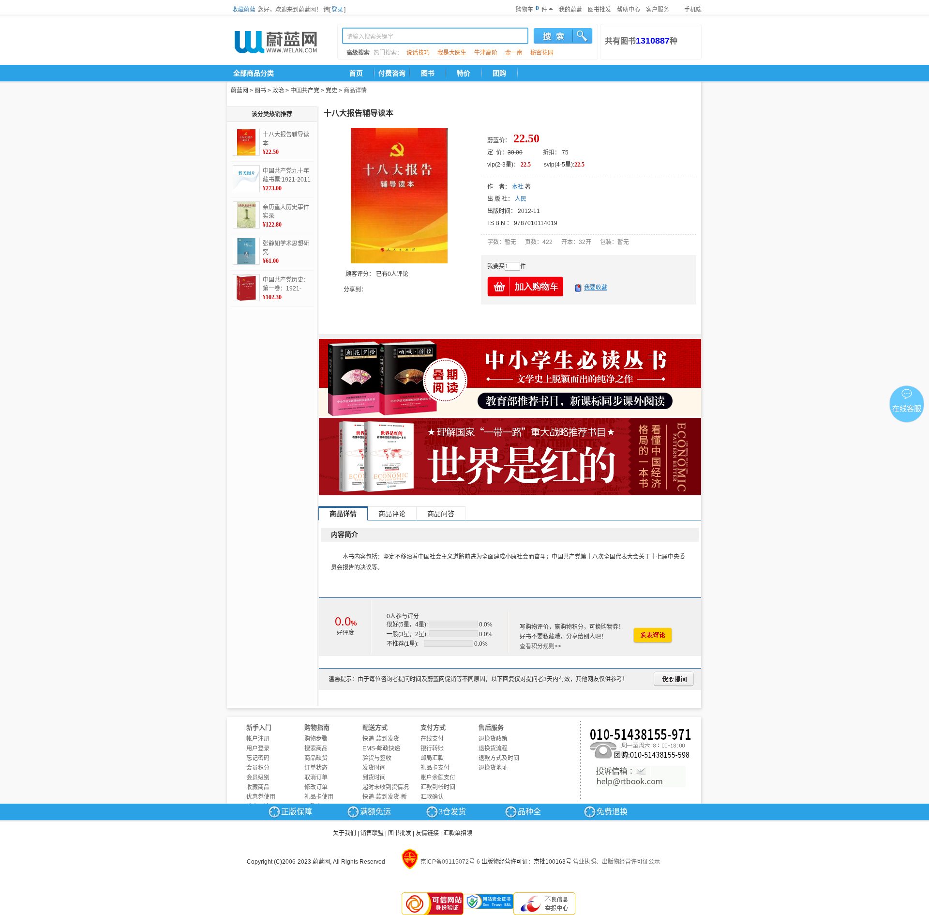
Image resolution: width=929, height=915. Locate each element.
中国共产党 (304, 90)
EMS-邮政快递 (381, 748)
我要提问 (674, 678)
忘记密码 (258, 758)
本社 (518, 186)
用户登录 (258, 748)
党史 (331, 90)
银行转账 (432, 748)
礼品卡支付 (435, 767)
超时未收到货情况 (385, 787)
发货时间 (374, 767)
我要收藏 (595, 287)
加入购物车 (526, 286)
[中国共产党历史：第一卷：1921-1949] (246, 287)
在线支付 (432, 738)
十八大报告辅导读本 (286, 139)
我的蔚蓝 (570, 9)
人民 (520, 199)
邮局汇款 (432, 758)
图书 (428, 73)
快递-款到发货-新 (384, 796)
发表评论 (652, 635)
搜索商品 (316, 748)
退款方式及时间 (499, 758)
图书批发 (599, 9)
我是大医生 (451, 52)
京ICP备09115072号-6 (450, 861)
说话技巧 (418, 52)
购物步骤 (316, 738)
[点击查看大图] (399, 195)
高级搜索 (358, 52)
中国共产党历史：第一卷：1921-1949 (286, 284)
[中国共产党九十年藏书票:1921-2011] (246, 178)
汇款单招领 (457, 833)
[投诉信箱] (640, 776)
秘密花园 (542, 52)
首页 (356, 73)
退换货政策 (493, 738)
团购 (499, 73)
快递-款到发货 (380, 738)
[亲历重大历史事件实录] (246, 215)
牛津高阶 (485, 52)
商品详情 (355, 90)
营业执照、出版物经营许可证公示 (616, 861)
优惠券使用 (260, 796)
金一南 (514, 52)
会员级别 (258, 777)
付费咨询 (391, 73)
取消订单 (316, 777)
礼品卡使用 (318, 796)
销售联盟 (372, 833)
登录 (337, 9)
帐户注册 (258, 738)
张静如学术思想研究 (286, 248)
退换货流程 (493, 748)
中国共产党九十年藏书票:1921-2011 (287, 175)
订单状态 (316, 767)
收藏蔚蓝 (243, 9)
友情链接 (427, 833)
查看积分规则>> (540, 646)
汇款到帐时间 (437, 787)
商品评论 (391, 514)
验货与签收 (376, 758)
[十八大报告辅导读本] (246, 142)
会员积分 (258, 767)
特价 (463, 73)
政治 (278, 90)
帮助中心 (628, 9)
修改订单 (316, 787)
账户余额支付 (437, 777)
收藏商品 (258, 787)
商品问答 (440, 514)
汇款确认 (432, 796)
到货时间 (374, 777)
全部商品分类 (253, 73)
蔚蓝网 (239, 90)
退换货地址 (493, 767)
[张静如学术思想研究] (246, 251)
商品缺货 (316, 758)
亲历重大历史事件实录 (286, 211)
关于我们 (344, 833)
